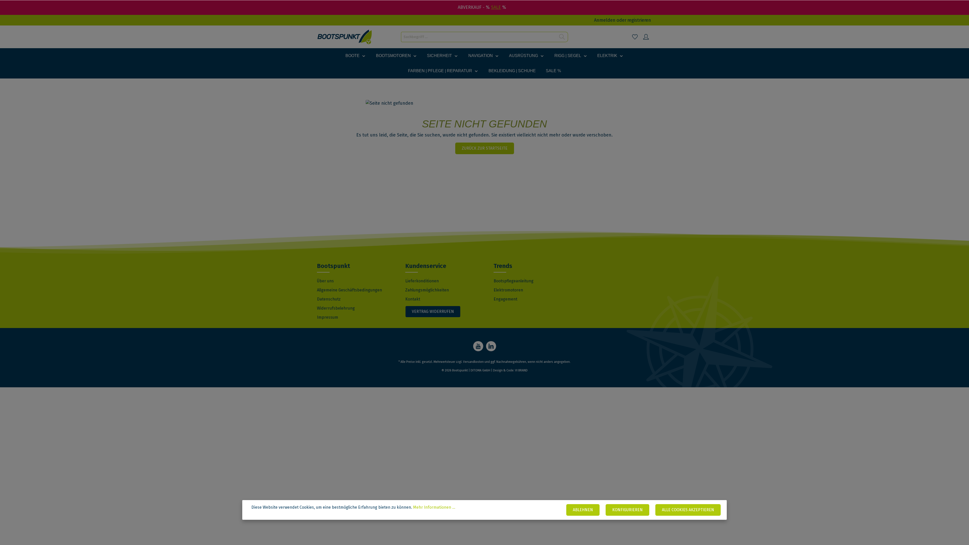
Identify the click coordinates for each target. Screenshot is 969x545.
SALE (496, 7)
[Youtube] (478, 346)
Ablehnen (583, 509)
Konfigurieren (627, 509)
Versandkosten (473, 362)
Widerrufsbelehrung (336, 308)
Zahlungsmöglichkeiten (427, 290)
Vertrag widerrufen (433, 311)
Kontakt (412, 299)
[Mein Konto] (646, 37)
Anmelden (604, 20)
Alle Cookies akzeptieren (688, 509)
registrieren (639, 20)
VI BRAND (521, 370)
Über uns (325, 281)
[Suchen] (562, 37)
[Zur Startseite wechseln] (345, 37)
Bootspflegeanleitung (513, 281)
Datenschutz (329, 299)
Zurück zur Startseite (484, 148)
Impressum (327, 317)
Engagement (505, 299)
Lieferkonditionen (422, 281)
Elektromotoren (508, 290)
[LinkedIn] (491, 346)
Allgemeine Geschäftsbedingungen (349, 290)
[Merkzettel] (635, 37)
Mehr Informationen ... (434, 507)
